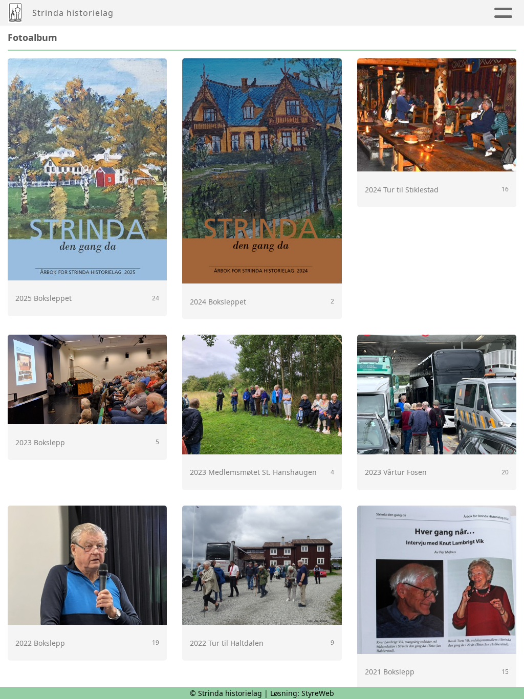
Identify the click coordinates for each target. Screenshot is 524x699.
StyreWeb (317, 693)
